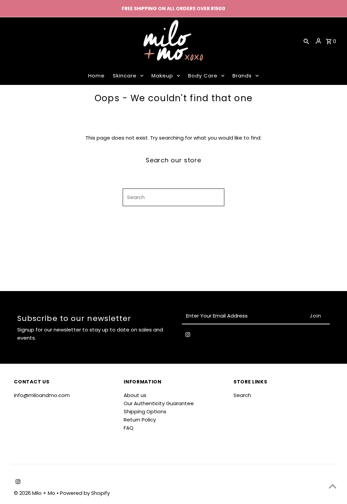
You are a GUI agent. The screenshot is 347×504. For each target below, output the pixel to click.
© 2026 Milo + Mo (35, 493)
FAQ (129, 427)
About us (135, 395)
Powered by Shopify (85, 493)
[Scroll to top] (332, 486)
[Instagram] (187, 336)
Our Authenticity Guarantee (159, 403)
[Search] (306, 41)
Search (242, 395)
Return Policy (140, 419)
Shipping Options (145, 411)
